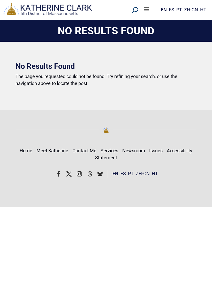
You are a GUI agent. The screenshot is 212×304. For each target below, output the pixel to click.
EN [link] (164, 9)
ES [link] (171, 9)
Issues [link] (156, 150)
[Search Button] (135, 10)
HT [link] (203, 9)
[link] (48, 10)
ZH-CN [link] (191, 9)
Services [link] (109, 150)
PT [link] (179, 9)
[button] (146, 9)
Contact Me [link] (84, 150)
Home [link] (26, 150)
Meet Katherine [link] (52, 150)
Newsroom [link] (133, 150)
